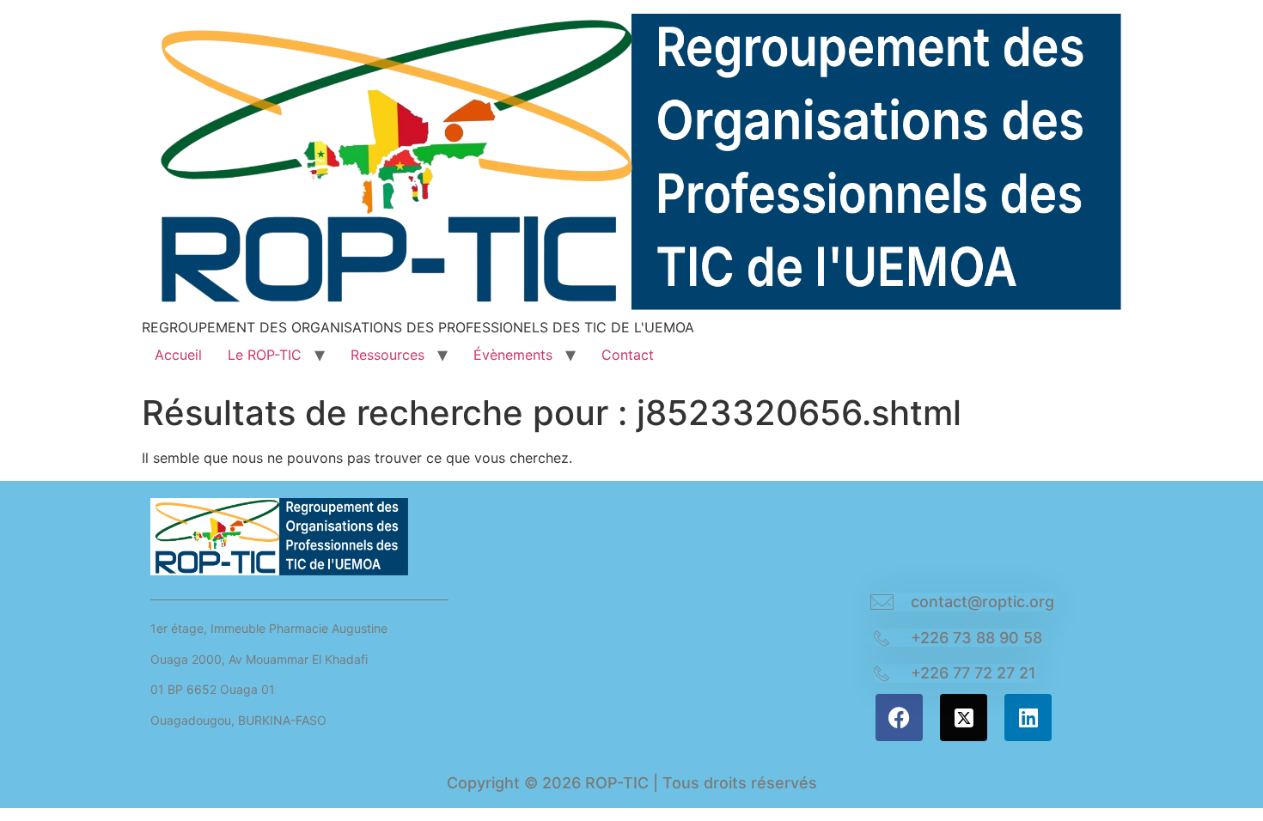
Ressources (387, 354)
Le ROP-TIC (265, 354)
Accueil (178, 354)
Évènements (512, 354)
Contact (627, 354)
